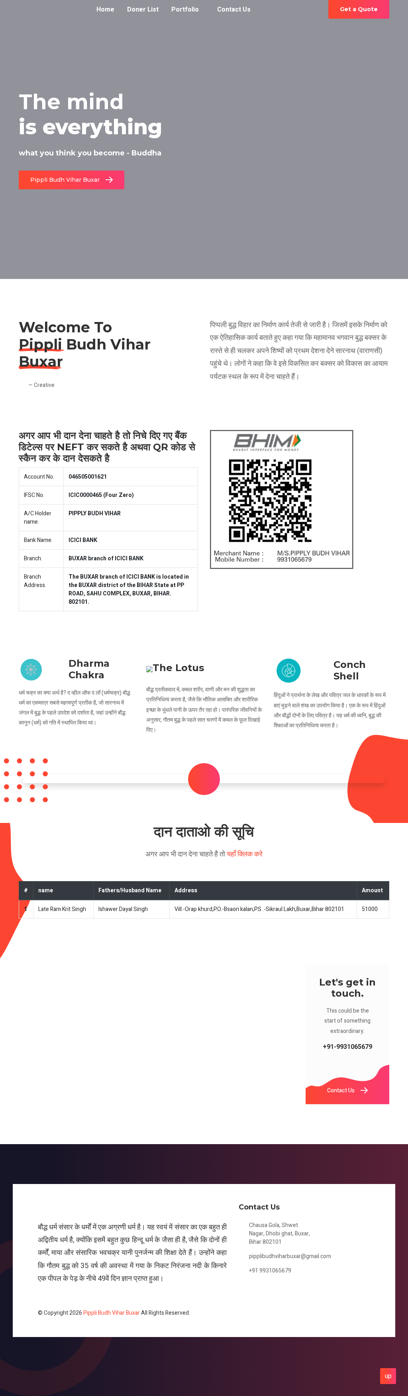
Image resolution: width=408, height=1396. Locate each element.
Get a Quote (359, 9)
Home (105, 9)
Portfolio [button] (185, 9)
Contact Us (234, 9)
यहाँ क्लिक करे (245, 854)
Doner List (143, 9)
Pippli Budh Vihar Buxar (65, 179)
